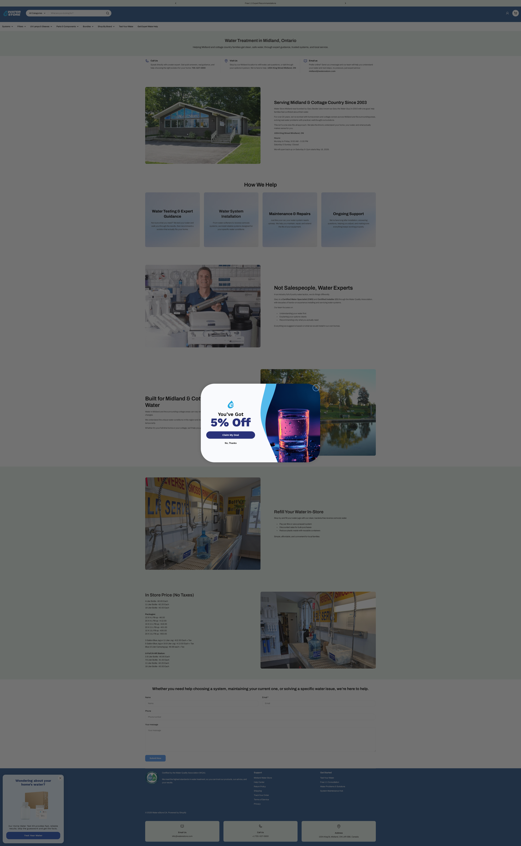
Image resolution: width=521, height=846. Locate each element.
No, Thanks (231, 443)
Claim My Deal (230, 435)
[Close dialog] (316, 388)
